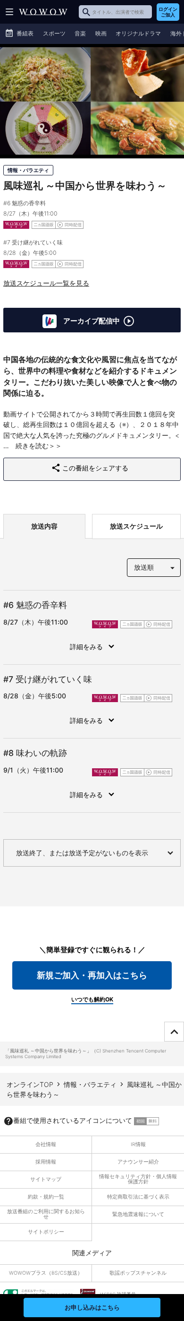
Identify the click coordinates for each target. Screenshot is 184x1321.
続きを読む (32, 446)
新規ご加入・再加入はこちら (92, 975)
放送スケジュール (136, 526)
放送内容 (44, 526)
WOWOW (43, 12)
